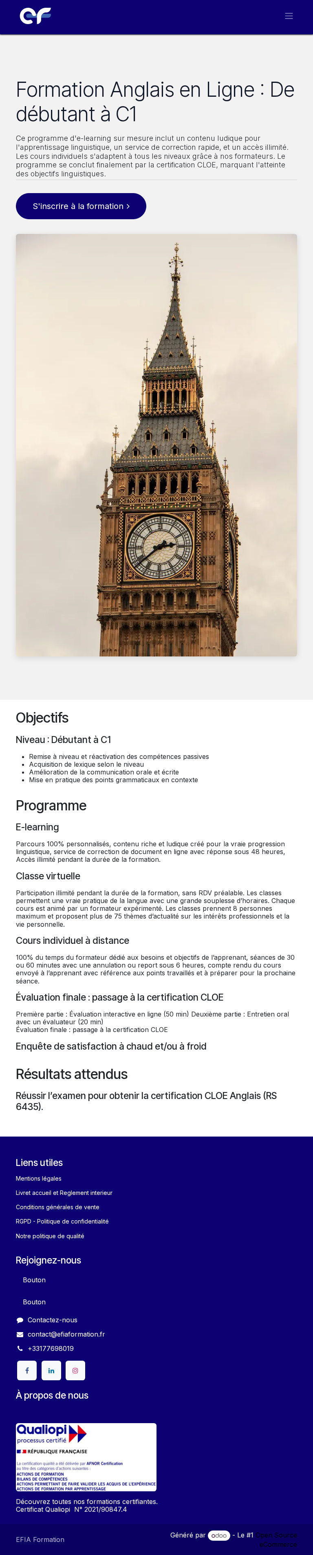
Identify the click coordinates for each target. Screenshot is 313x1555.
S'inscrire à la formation (78, 206)
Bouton (34, 1280)
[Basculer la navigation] (289, 15)
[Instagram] (75, 1370)
